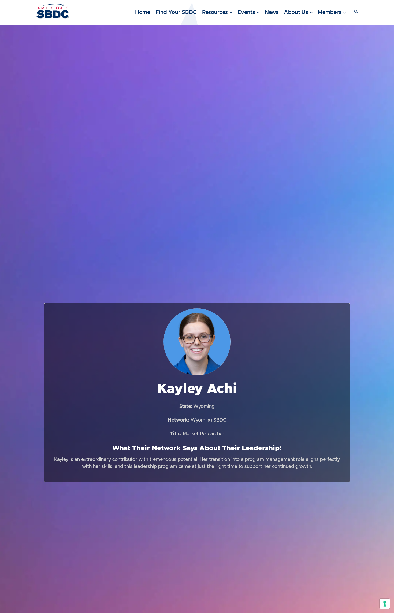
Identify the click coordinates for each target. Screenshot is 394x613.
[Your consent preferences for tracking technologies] (385, 604)
